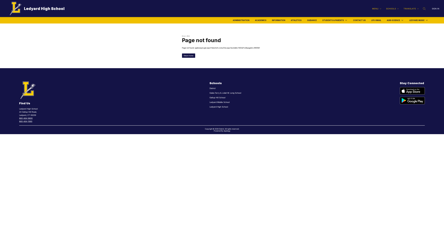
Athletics (296, 20)
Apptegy (227, 131)
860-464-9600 (26, 118)
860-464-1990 (25, 121)
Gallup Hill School (217, 97)
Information (278, 20)
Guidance (312, 20)
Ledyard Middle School (220, 102)
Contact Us (359, 20)
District (213, 88)
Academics (260, 20)
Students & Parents (333, 20)
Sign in (435, 9)
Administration (241, 20)
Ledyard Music (417, 20)
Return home (188, 56)
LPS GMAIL (376, 20)
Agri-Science (393, 20)
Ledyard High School (219, 107)
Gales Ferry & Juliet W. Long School (225, 93)
